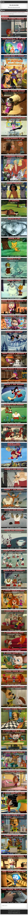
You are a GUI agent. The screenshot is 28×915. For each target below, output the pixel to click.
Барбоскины (7, 590)
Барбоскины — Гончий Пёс (14, 689)
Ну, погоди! (14, 117)
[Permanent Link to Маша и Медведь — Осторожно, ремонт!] (14, 360)
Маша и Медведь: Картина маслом (14, 318)
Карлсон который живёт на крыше (14, 447)
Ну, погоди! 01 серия (14, 119)
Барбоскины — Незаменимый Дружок (14, 711)
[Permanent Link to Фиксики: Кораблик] (14, 879)
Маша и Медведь (21, 90)
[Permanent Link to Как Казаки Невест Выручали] (14, 559)
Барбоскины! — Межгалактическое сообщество (14, 817)
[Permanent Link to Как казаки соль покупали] (14, 498)
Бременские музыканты (10, 156)
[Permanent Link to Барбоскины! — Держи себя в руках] (14, 599)
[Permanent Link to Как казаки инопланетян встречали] (14, 413)
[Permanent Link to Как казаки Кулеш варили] (14, 539)
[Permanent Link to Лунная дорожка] (14, 268)
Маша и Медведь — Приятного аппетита (14, 858)
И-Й (19, 793)
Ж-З (19, 138)
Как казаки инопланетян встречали (14, 406)
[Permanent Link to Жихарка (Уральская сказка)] (14, 145)
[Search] (26, 10)
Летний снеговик (14, 282)
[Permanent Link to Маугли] (14, 190)
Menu (3, 2)
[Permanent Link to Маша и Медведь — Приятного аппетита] (14, 862)
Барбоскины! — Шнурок (14, 634)
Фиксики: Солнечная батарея (14, 891)
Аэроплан (4, 38)
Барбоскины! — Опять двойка (14, 837)
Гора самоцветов (14, 138)
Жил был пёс (14, 202)
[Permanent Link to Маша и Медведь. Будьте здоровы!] (14, 103)
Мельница (13, 55)
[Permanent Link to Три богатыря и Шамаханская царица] (14, 72)
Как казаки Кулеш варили (14, 532)
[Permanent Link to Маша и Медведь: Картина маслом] (14, 322)
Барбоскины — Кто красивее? (14, 673)
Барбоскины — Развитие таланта (14, 773)
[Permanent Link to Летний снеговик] (14, 289)
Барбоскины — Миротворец (14, 733)
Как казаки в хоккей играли (14, 386)
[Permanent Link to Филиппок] (14, 227)
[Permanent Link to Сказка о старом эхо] (14, 247)
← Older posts (4, 905)
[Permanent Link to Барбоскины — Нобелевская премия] (14, 760)
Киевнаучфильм (20, 384)
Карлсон (18, 443)
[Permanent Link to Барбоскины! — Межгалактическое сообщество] (14, 824)
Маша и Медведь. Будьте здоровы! (14, 93)
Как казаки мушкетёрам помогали (14, 471)
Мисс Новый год (14, 334)
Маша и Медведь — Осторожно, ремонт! (14, 355)
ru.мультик (14, 5)
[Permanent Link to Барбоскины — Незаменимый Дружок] (14, 718)
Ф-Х (20, 38)
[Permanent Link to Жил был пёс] (14, 208)
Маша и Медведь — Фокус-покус (14, 371)
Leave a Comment (18, 36)
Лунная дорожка (14, 260)
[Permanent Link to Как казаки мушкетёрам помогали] (14, 478)
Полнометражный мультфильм (14, 445)
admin (8, 53)
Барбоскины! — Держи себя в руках (14, 592)
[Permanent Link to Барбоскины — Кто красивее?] (14, 677)
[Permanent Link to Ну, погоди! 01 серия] (14, 127)
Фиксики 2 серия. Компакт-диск (14, 40)
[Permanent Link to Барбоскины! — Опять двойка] (14, 844)
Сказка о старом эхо (14, 240)
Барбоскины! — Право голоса (14, 613)
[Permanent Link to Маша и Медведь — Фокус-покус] (14, 375)
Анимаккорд (5, 90)
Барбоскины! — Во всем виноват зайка (14, 655)
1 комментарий (18, 88)
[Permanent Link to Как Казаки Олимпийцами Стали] (14, 579)
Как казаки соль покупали (14, 491)
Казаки (14, 384)
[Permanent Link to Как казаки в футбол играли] (14, 519)
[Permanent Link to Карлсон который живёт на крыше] (14, 455)
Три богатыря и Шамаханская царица (14, 58)
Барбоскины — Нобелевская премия (14, 754)
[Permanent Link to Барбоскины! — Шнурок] (14, 641)
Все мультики (5, 18)
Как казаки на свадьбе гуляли (14, 427)
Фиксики (24, 38)
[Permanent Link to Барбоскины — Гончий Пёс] (14, 696)
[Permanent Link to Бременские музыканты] (14, 168)
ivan (8, 36)
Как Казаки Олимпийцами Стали (14, 572)
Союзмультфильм (20, 18)
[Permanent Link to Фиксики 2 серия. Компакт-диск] (14, 46)
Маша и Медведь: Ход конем (14, 303)
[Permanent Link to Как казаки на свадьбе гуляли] (14, 433)
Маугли (10, 183)
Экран (19, 218)
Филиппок (14, 220)
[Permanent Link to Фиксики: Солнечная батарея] (14, 895)
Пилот (23, 138)
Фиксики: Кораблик (14, 873)
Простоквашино (12, 18)
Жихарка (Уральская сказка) (14, 140)
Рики (17, 38)
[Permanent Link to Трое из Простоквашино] (14, 27)
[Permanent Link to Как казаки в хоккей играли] (14, 393)
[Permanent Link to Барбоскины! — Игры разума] (14, 802)
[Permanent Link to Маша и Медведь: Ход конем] (14, 307)
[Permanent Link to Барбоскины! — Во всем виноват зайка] (14, 660)
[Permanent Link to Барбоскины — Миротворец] (14, 740)
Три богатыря (21, 55)
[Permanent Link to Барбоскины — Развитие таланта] (14, 780)
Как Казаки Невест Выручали (14, 552)
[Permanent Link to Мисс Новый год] (14, 341)
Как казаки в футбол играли (14, 512)
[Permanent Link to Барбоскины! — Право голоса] (14, 620)
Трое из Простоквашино (14, 20)
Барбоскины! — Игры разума (14, 795)
